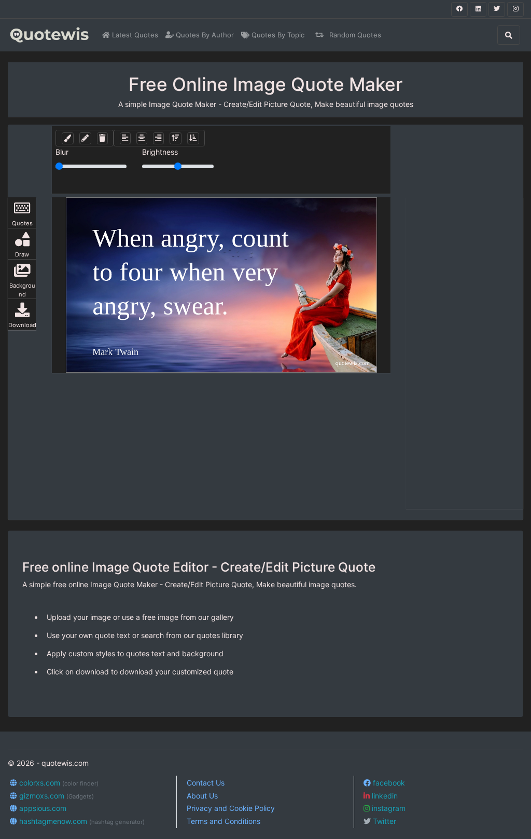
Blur (61, 151)
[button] (68, 138)
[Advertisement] (464, 353)
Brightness (160, 151)
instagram (388, 808)
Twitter (383, 821)
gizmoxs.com (55, 795)
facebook (388, 782)
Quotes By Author (204, 35)
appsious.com (41, 808)
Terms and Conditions (223, 821)
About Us (202, 795)
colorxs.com (58, 782)
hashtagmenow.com (81, 821)
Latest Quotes (134, 35)
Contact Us (206, 782)
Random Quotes (354, 35)
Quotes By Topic (276, 35)
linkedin (384, 795)
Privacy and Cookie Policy (231, 808)
